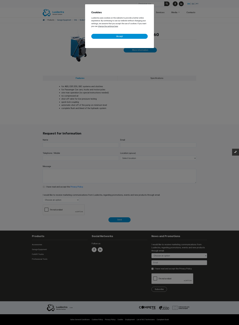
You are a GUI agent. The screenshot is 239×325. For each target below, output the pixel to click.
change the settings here (108, 26)
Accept (119, 36)
